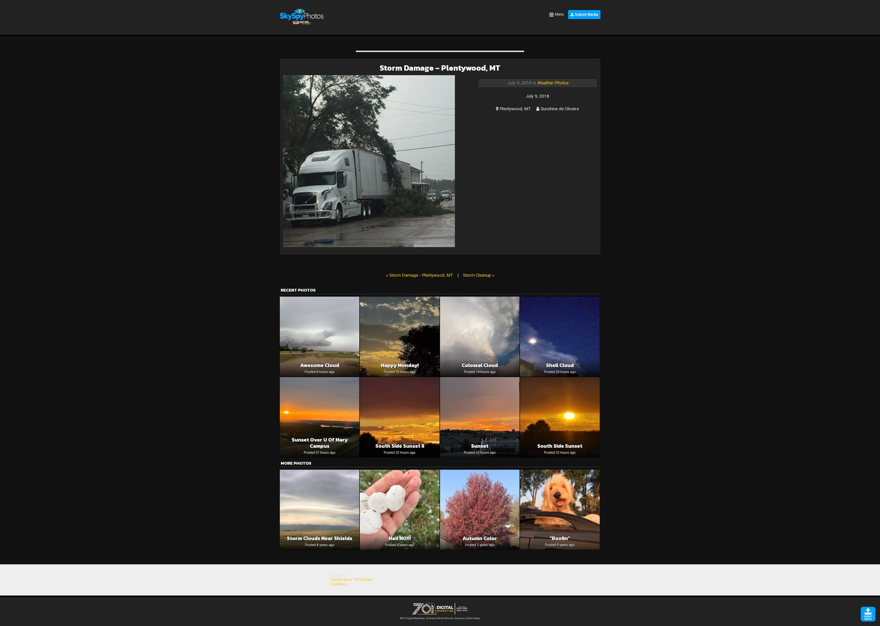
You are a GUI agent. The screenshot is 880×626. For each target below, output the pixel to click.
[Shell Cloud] (560, 336)
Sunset (479, 446)
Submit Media (586, 14)
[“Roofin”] (560, 509)
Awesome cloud (319, 365)
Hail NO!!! (400, 538)
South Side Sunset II (399, 446)
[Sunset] (480, 417)
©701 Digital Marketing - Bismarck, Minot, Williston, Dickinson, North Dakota (440, 618)
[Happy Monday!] (400, 336)
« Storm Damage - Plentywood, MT (419, 275)
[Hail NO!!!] (400, 509)
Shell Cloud (560, 365)
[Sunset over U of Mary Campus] (320, 417)
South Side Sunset (559, 446)
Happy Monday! (400, 365)
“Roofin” (560, 538)
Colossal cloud (480, 365)
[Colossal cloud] (480, 336)
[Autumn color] (480, 509)
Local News (338, 584)
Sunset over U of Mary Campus (320, 443)
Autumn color (479, 538)
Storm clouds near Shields (319, 538)
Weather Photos (552, 82)
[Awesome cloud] (320, 336)
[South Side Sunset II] (400, 417)
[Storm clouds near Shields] (320, 509)
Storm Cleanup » (478, 275)
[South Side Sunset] (560, 417)
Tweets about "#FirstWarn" (351, 579)
